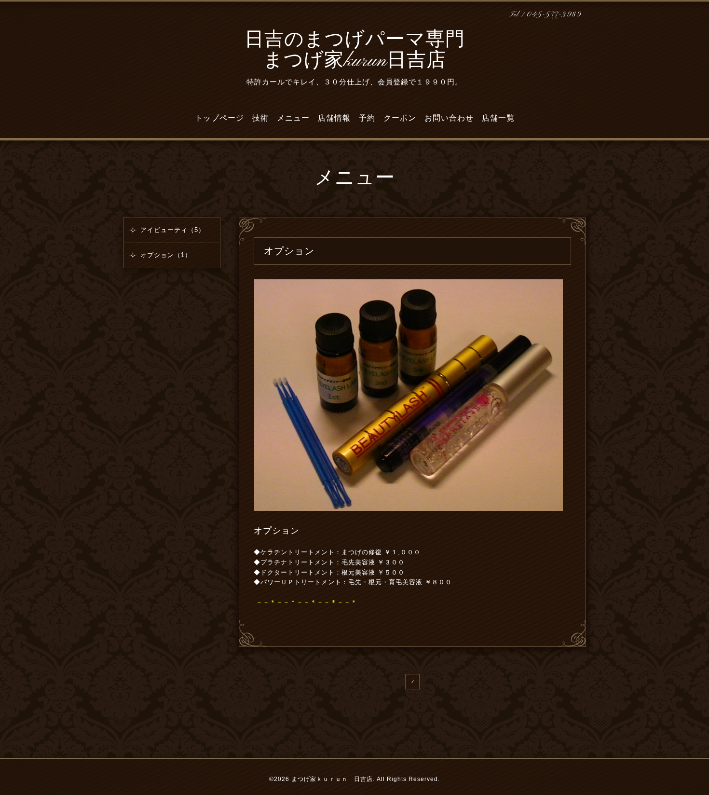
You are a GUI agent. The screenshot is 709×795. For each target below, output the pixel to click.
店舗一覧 (498, 118)
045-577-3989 (554, 14)
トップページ (219, 118)
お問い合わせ (449, 118)
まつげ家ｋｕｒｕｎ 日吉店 (332, 779)
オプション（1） (165, 255)
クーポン (399, 118)
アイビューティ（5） (172, 229)
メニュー (293, 118)
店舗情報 (334, 118)
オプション (277, 530)
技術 (260, 118)
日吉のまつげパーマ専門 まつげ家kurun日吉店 (355, 50)
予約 (367, 118)
